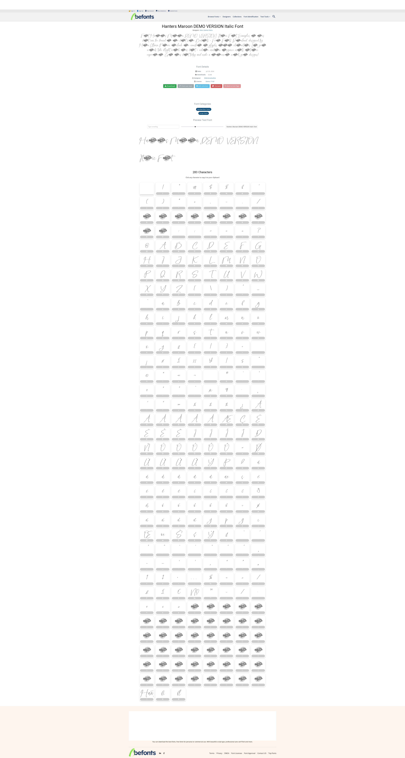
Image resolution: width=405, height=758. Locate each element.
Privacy (219, 753)
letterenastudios (210, 78)
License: (199, 81)
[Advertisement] (202, 726)
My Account (150, 11)
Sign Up (140, 11)
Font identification (251, 16)
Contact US (261, 753)
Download (171, 86)
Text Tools (264, 16)
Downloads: (201, 75)
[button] (273, 17)
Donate (217, 86)
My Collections (162, 11)
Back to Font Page (233, 86)
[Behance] (160, 753)
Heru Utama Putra (206, 30)
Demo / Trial (210, 81)
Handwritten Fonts (203, 109)
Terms (211, 753)
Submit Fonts (173, 11)
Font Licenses (236, 753)
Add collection (203, 86)
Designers (227, 16)
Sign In (132, 11)
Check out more (186, 86)
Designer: (197, 78)
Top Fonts (272, 753)
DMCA (226, 753)
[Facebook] (163, 753)
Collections (237, 16)
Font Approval (249, 753)
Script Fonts (203, 113)
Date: (199, 71)
